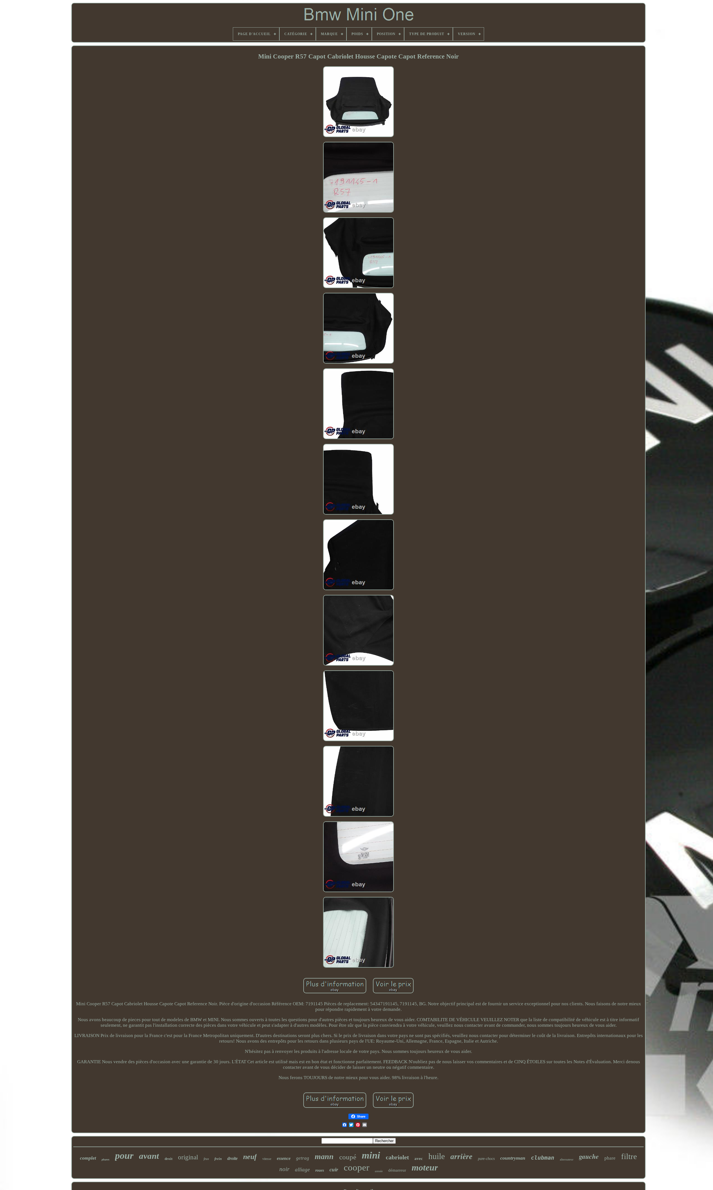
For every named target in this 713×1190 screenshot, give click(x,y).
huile (436, 1156)
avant (149, 1156)
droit (168, 1159)
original (188, 1157)
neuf (250, 1157)
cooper (356, 1167)
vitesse (266, 1159)
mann (324, 1156)
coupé (347, 1157)
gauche (589, 1156)
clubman (542, 1157)
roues (319, 1170)
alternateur (566, 1159)
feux (206, 1159)
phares (105, 1159)
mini (371, 1155)
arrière (461, 1156)
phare (610, 1158)
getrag (302, 1158)
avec (418, 1158)
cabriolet (397, 1157)
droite (232, 1158)
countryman (512, 1158)
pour (124, 1155)
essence (283, 1158)
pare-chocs (486, 1159)
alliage (302, 1169)
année (379, 1171)
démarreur (397, 1170)
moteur (425, 1167)
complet (88, 1158)
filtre (629, 1156)
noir (284, 1169)
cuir (333, 1169)
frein (218, 1159)
